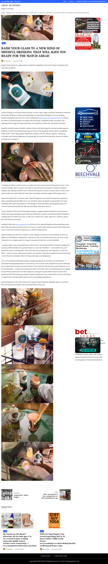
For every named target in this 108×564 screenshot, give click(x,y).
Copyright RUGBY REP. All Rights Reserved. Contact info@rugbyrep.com (54, 561)
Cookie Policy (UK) (60, 556)
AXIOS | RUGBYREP (10, 5)
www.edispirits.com (22, 224)
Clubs (64, 1)
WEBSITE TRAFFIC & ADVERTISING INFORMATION (91, 1)
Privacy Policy (46, 556)
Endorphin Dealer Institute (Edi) (49, 118)
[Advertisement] (87, 75)
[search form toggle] (105, 6)
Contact (71, 1)
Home (3, 43)
